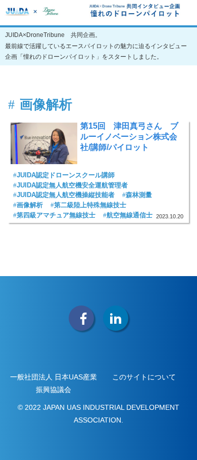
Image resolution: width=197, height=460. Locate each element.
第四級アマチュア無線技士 (56, 215)
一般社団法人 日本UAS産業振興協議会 (53, 383)
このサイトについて (144, 377)
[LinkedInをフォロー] (115, 318)
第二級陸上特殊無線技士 (90, 205)
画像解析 (30, 205)
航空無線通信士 (130, 215)
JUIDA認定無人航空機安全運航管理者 (72, 185)
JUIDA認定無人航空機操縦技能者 (66, 195)
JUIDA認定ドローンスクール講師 (66, 175)
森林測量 (139, 195)
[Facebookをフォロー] (81, 318)
